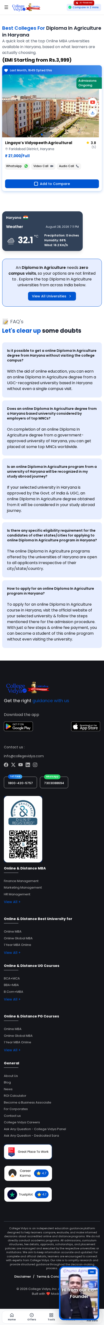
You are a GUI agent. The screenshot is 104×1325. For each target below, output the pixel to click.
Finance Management (21, 881)
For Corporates (16, 1109)
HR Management (17, 894)
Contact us (12, 1115)
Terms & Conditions (52, 1276)
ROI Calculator (15, 1095)
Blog (7, 1082)
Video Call (40, 166)
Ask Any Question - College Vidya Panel (35, 1129)
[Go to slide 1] (42, 134)
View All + (12, 901)
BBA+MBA (11, 985)
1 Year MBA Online (17, 944)
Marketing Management (23, 887)
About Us (11, 1076)
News (8, 1089)
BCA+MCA (12, 978)
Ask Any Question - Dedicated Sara (31, 1135)
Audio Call (66, 166)
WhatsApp (14, 166)
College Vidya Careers (22, 1122)
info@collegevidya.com (24, 756)
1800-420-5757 (20, 783)
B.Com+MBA (13, 991)
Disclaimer (22, 1276)
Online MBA (13, 931)
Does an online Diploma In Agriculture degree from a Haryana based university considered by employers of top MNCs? (52, 413)
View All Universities (49, 296)
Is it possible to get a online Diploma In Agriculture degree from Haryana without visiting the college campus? (52, 355)
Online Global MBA (18, 938)
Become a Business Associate (27, 1102)
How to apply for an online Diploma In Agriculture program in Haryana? (50, 591)
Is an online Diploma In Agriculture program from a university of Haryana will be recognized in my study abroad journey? (52, 471)
